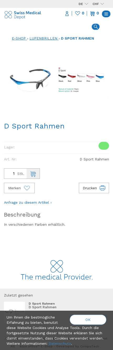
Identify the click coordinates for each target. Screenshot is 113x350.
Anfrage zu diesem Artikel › (28, 202)
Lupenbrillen (43, 38)
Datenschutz (60, 343)
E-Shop (19, 38)
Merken (15, 188)
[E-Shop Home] (23, 14)
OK (88, 319)
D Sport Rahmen (77, 38)
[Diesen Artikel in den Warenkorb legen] (33, 174)
